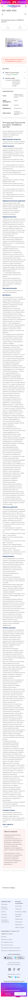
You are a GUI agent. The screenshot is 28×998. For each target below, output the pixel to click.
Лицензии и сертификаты (5, 921)
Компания (4, 904)
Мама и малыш (19, 927)
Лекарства (18, 909)
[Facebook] (14, 969)
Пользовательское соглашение (10, 948)
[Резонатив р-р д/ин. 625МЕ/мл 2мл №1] (14, 42)
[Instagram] (9, 969)
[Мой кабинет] (26, 6)
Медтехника (18, 924)
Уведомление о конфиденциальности (11, 990)
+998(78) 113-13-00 (6, 934)
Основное (8, 28)
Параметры (8, 994)
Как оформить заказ (7, 942)
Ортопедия (18, 922)
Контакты (4, 914)
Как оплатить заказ (7, 945)
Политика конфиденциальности (10, 950)
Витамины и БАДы (20, 912)
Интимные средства (18, 915)
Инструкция (20, 28)
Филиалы (4, 917)
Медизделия (19, 919)
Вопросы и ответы (6, 939)
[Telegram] (18, 969)
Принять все (20, 994)
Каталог (3, 912)
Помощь (3, 936)
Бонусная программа (4, 908)
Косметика (18, 906)
